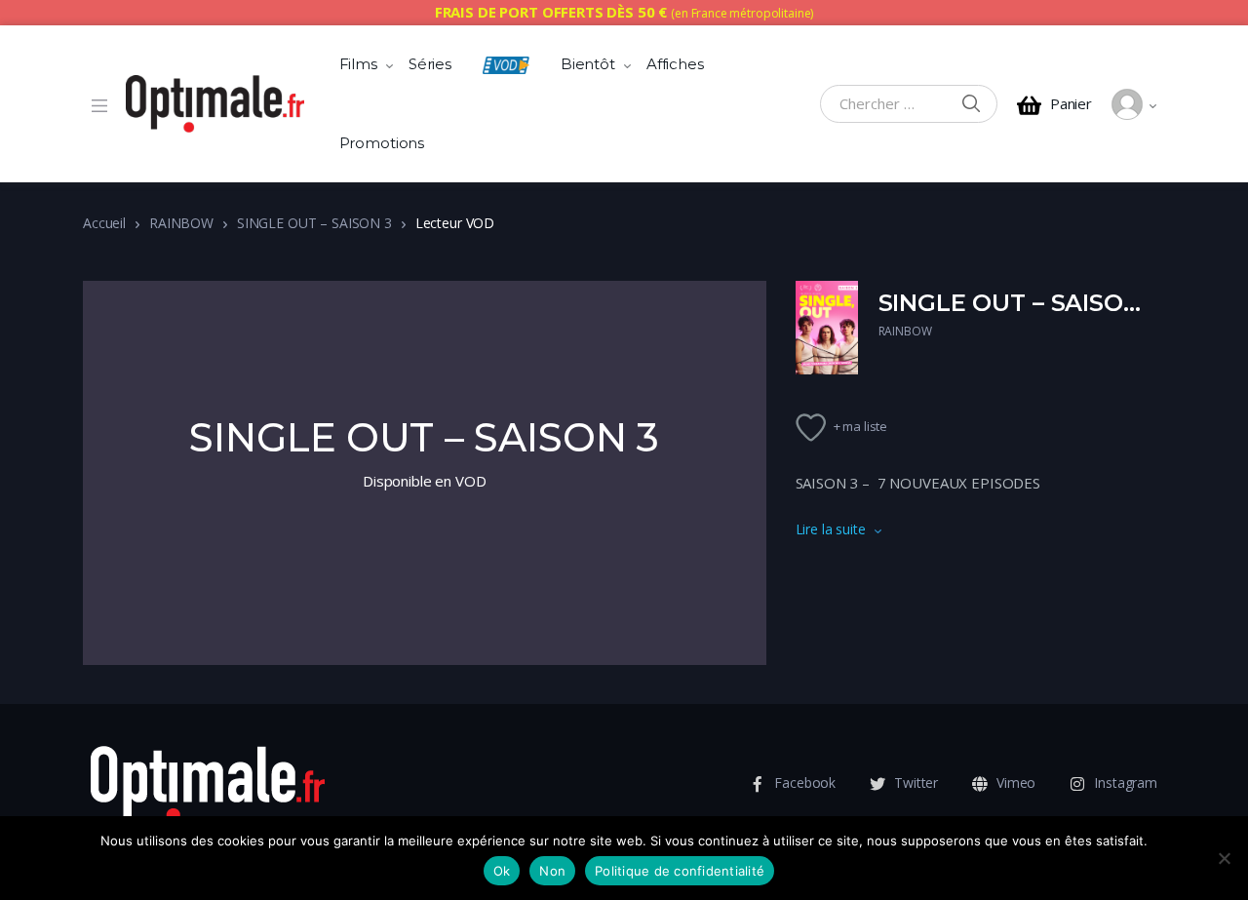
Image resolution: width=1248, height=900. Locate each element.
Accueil (104, 223)
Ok (502, 871)
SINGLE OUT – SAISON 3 (314, 223)
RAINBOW (181, 223)
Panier (1071, 104)
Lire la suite (831, 529)
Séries (430, 64)
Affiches (675, 64)
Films (358, 64)
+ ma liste (861, 426)
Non (552, 871)
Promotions (382, 143)
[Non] (1223, 858)
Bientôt (588, 64)
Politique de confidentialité (679, 871)
